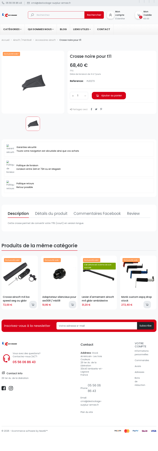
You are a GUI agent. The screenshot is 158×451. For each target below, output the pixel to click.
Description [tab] (18, 213)
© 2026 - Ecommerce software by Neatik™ (25, 430)
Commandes (142, 360)
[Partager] (91, 109)
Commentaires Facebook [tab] (97, 213)
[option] (33, 124)
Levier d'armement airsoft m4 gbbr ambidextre (98, 298)
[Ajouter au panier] (33, 304)
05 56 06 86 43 (24, 362)
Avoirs (138, 366)
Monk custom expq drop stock (136, 298)
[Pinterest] (101, 109)
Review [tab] (133, 213)
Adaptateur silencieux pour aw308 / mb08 (59, 298)
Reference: (76, 81)
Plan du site (87, 412)
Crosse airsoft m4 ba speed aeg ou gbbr (16, 298)
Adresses (139, 372)
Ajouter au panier (111, 95)
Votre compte (140, 344)
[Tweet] (96, 109)
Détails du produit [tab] (51, 213)
